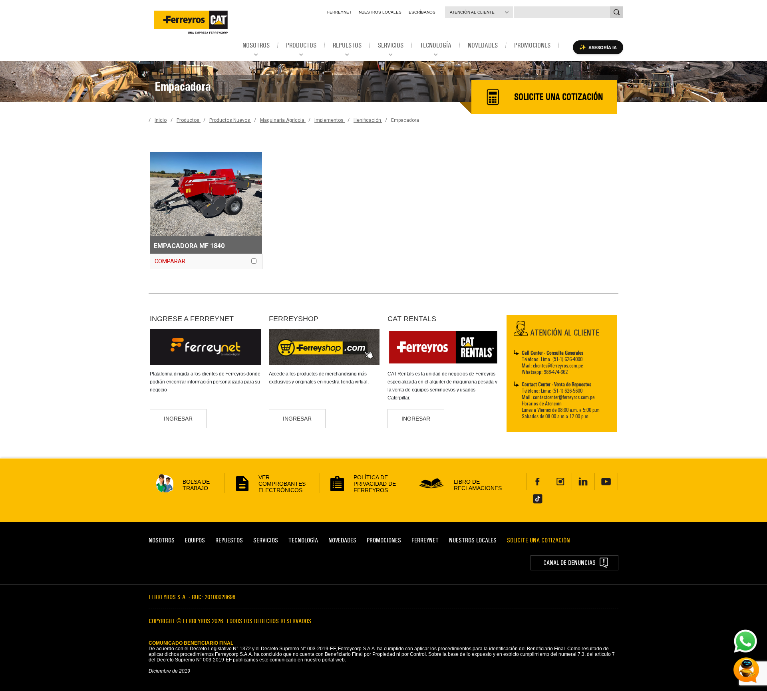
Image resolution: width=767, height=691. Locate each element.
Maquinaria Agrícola (283, 120)
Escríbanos (422, 12)
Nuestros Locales (380, 12)
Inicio (161, 120)
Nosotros (162, 540)
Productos (189, 120)
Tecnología (303, 540)
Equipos (195, 540)
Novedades (342, 540)
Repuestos (229, 540)
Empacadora (405, 120)
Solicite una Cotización (538, 540)
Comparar (170, 261)
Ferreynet (339, 12)
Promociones (384, 540)
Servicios (265, 540)
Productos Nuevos (230, 120)
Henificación (368, 120)
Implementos (329, 120)
